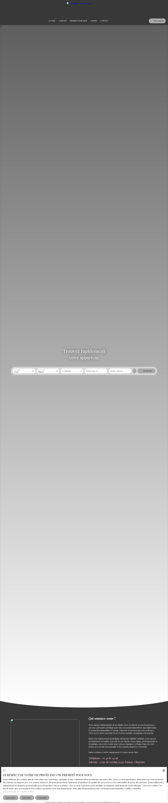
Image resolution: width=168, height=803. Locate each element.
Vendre (94, 21)
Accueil (51, 21)
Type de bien (41, 370)
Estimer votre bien (78, 21)
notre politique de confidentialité (18, 791)
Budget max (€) (92, 371)
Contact (104, 21)
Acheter (62, 21)
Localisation (67, 371)
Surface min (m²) (116, 371)
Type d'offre (17, 370)
